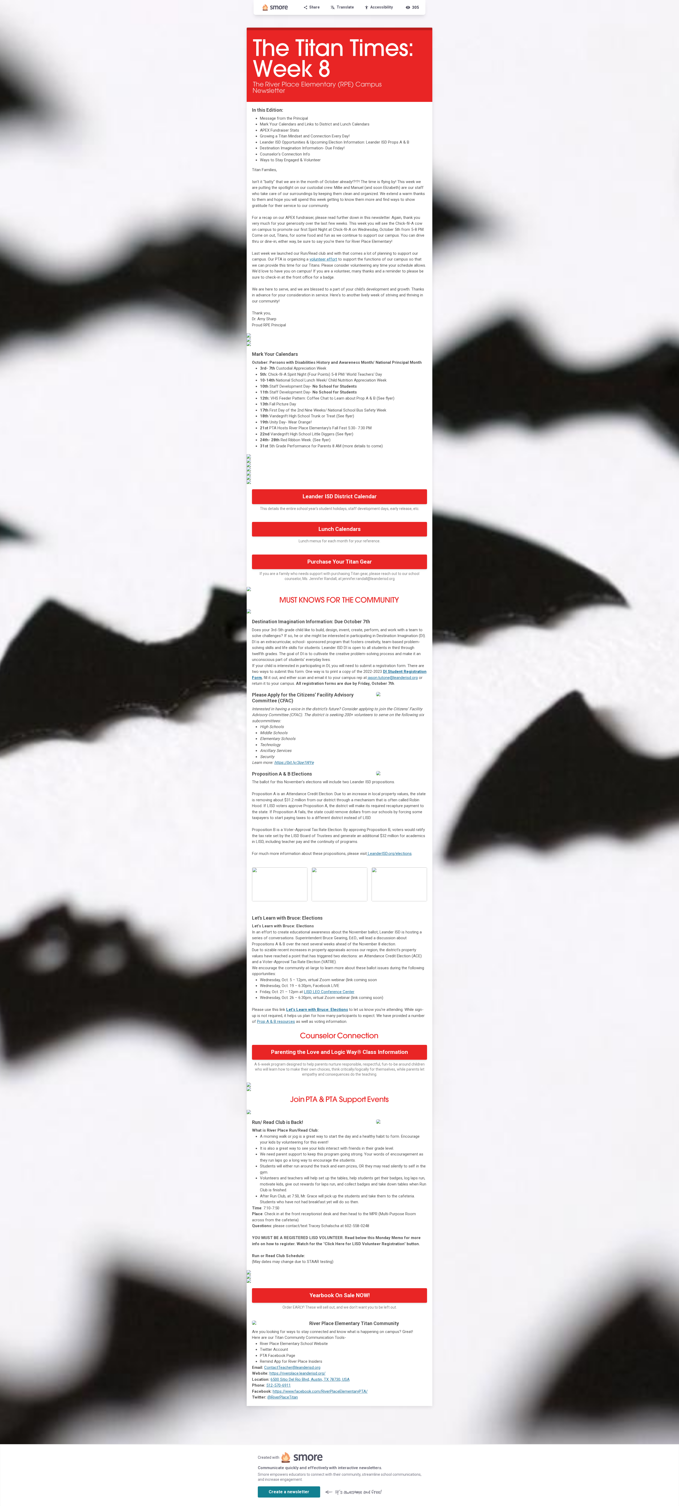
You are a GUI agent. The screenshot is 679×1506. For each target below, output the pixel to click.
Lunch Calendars (340, 529)
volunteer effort (323, 259)
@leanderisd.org (404, 677)
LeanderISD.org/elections (389, 853)
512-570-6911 (278, 1385)
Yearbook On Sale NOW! (340, 1295)
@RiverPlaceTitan (282, 1397)
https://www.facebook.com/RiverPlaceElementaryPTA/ (320, 1391)
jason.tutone (379, 677)
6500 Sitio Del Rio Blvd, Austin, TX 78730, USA (310, 1379)
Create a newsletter (289, 1491)
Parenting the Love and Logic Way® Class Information (339, 1052)
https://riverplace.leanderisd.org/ (297, 1373)
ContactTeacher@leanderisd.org (292, 1367)
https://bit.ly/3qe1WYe (294, 762)
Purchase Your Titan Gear (339, 562)
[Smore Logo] (275, 7)
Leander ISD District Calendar (340, 496)
